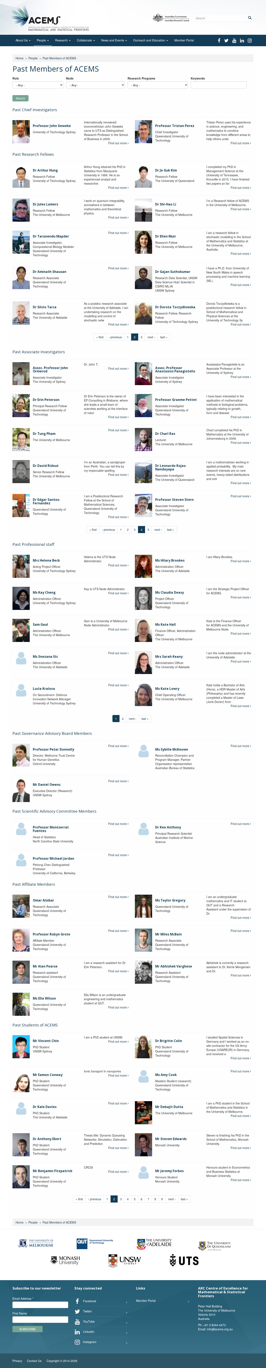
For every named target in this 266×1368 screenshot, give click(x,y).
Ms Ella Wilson (44, 998)
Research (62, 40)
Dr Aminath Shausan (49, 272)
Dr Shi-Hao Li (165, 204)
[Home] (50, 17)
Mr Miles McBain (168, 934)
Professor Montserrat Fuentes (51, 829)
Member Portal (184, 40)
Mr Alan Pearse (45, 966)
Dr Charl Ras (165, 434)
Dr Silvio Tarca (45, 307)
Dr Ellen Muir (165, 236)
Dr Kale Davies (45, 1107)
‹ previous (115, 337)
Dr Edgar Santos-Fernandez (46, 501)
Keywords (198, 78)
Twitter (87, 1311)
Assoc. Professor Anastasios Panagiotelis (175, 370)
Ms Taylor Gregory (170, 900)
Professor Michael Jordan (53, 858)
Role (15, 78)
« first (99, 337)
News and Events (113, 40)
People (42, 40)
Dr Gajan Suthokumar (172, 272)
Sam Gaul (40, 624)
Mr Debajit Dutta (169, 1107)
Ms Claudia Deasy (169, 592)
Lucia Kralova (44, 688)
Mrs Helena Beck (46, 560)
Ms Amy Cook (166, 1075)
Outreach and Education (149, 40)
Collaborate (85, 40)
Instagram (89, 1342)
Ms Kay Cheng (44, 592)
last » (163, 337)
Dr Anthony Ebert (47, 1139)
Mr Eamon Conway (48, 1075)
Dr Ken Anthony (168, 827)
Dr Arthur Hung (45, 170)
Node (70, 78)
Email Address (22, 1298)
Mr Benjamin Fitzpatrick (52, 1171)
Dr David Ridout (46, 466)
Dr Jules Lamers (45, 204)
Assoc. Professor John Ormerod (50, 370)
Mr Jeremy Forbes (169, 1171)
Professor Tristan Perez (174, 126)
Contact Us (34, 1361)
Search (20, 98)
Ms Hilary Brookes (170, 560)
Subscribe (27, 1329)
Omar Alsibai (43, 900)
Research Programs (141, 78)
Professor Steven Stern (174, 499)
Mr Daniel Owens (46, 784)
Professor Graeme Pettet (176, 400)
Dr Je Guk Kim (166, 170)
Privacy (17, 1361)
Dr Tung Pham (44, 434)
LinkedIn (88, 1331)
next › (151, 337)
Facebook (89, 1301)
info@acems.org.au (220, 1329)
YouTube (88, 1321)
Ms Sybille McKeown (171, 749)
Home (19, 58)
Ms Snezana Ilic (45, 656)
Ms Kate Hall (165, 624)
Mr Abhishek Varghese (173, 966)
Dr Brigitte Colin (168, 1041)
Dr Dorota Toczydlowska (175, 307)
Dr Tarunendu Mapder (51, 236)
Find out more (118, 143)
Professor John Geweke (52, 126)
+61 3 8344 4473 (214, 1325)
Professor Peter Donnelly (53, 749)
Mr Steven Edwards (171, 1139)
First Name (19, 1313)
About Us (22, 40)
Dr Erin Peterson (46, 400)
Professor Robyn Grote (51, 934)
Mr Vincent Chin (46, 1041)
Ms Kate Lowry (167, 688)
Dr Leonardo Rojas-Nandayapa (171, 467)
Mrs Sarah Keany (169, 656)
